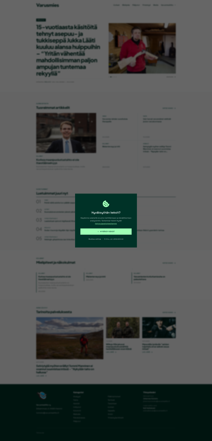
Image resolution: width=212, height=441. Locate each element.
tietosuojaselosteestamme (106, 223)
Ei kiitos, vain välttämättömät (113, 239)
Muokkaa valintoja (95, 239)
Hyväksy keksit (107, 231)
